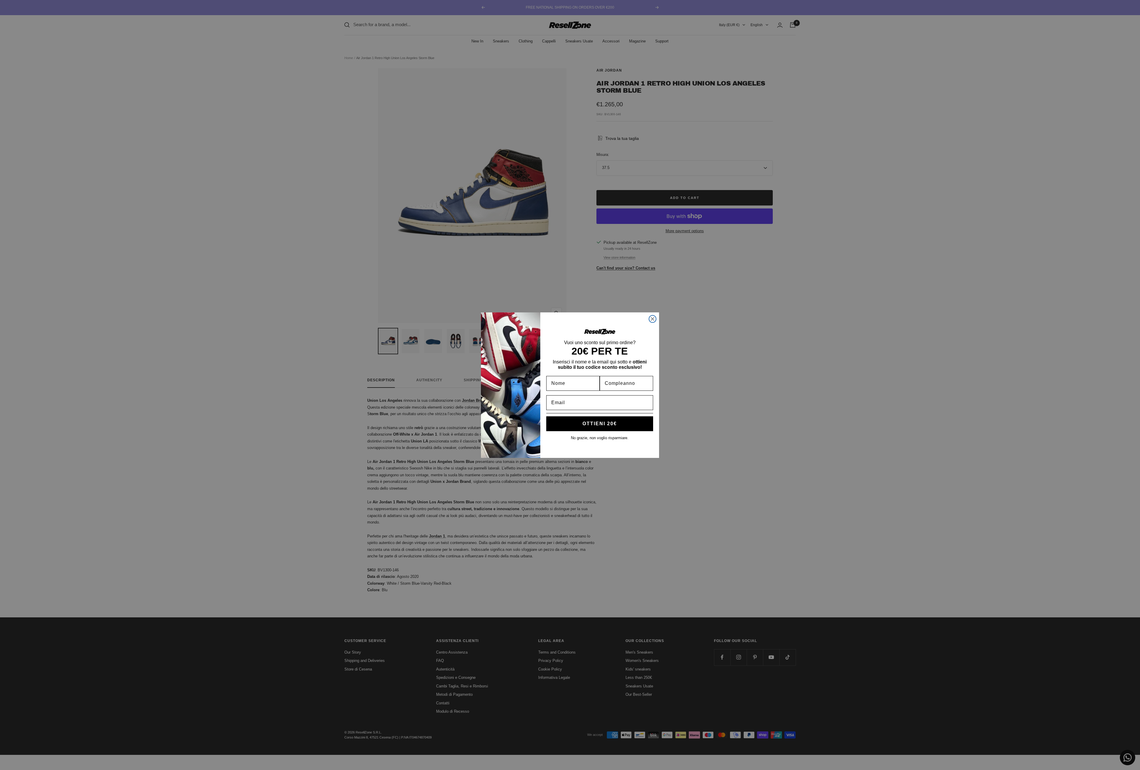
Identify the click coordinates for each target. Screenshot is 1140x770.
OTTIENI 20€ (599, 423)
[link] (599, 331)
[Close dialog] (652, 318)
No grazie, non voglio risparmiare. (599, 438)
